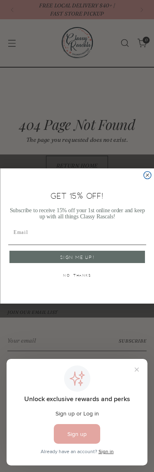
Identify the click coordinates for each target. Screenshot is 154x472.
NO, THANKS (77, 275)
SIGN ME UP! (77, 256)
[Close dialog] (147, 175)
